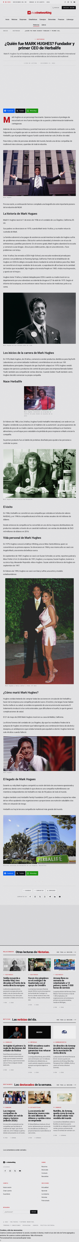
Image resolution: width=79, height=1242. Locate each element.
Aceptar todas (26, 1238)
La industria (45, 1194)
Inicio (7, 19)
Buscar (56, 7)
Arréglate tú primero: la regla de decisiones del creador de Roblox (14, 1048)
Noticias (14, 19)
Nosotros (44, 1166)
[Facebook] (65, 2)
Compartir (39, 890)
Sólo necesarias (15, 1238)
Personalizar (4, 1238)
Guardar (27, 890)
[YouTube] (74, 2)
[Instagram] (68, 2)
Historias (36, 25)
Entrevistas (52, 19)
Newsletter (45, 1176)
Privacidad (27, 1225)
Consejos (43, 19)
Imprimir (51, 890)
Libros (44, 25)
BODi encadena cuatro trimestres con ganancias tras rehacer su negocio (39, 1049)
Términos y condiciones (11, 1225)
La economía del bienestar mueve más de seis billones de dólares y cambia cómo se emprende (39, 1116)
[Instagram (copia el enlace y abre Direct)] (35, 897)
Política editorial (47, 1225)
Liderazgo (70, 19)
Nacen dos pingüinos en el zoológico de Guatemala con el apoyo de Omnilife (38, 982)
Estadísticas (33, 19)
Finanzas (61, 19)
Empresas (23, 19)
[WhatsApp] (45, 897)
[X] (71, 2)
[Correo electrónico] (60, 897)
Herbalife (7, 135)
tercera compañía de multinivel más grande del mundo (40, 809)
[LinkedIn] (55, 897)
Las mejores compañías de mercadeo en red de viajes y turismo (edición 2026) (13, 1116)
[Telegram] (50, 897)
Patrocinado (45, 1200)
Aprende (44, 1191)
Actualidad (45, 1187)
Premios (58, 1107)
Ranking (8, 1107)
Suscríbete (6, 1194)
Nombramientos (61, 1042)
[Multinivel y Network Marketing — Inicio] (39, 12)
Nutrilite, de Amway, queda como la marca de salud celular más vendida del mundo (63, 1114)
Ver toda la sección (64, 952)
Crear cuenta (7, 1191)
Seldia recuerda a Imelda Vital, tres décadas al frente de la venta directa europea (14, 982)
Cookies (35, 1225)
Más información (37, 1235)
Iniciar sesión (68, 7)
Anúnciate (45, 1170)
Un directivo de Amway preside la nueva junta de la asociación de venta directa (64, 1049)
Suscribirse (65, 936)
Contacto (44, 1173)
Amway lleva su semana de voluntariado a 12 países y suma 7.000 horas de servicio (63, 983)
